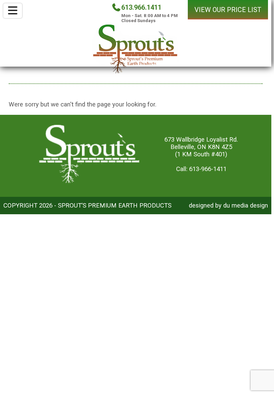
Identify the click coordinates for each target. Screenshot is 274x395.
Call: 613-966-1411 (201, 169)
